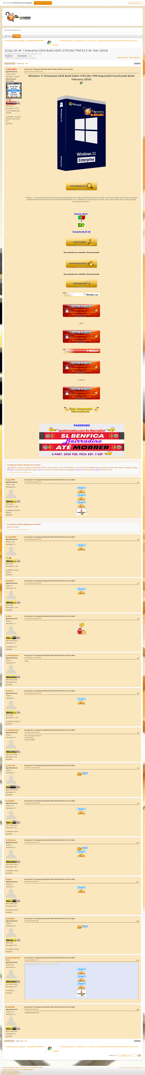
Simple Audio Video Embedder (9, 1073)
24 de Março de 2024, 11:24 (31, 842)
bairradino (12, 69)
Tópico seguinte (134, 58)
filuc (9, 616)
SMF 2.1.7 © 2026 (6, 1072)
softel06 (11, 1007)
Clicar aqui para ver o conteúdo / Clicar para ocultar (81, 252)
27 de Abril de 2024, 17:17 (31, 960)
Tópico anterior (122, 58)
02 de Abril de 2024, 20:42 (31, 881)
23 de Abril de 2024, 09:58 (31, 920)
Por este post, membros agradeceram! (19, 472)
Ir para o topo (9, 1041)
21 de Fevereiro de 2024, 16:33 (32, 618)
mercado (11, 765)
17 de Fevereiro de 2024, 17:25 (32, 482)
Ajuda (120, 1067)
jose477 (11, 581)
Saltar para (112, 1055)
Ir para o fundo (10, 63)
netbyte (11, 801)
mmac (10, 691)
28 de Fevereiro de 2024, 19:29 (32, 693)
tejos (10, 879)
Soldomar (12, 840)
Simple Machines (16, 1072)
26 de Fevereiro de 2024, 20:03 (32, 657)
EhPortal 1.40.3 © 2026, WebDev (10, 1071)
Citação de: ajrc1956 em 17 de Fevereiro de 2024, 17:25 (43, 964)
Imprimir (137, 63)
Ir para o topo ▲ (138, 1067)
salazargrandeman (13, 959)
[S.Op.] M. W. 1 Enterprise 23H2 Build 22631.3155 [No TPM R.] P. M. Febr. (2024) (48, 69)
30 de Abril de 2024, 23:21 (31, 1009)
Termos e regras (128, 1067)
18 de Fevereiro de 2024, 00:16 (32, 539)
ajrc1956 (11, 480)
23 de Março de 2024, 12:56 (31, 803)
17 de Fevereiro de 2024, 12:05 (34, 71)
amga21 (11, 918)
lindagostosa (13, 655)
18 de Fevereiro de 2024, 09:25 (32, 583)
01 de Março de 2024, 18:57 (31, 732)
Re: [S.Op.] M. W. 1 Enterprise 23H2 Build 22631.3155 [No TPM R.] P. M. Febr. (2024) (49, 480)
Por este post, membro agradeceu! (18, 529)
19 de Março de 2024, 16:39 (31, 767)
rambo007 (12, 537)
